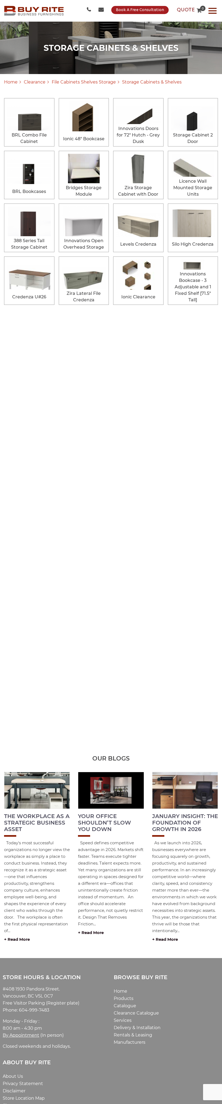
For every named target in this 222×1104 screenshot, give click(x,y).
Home (11, 82)
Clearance (34, 82)
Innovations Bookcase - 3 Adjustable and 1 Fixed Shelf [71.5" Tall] (193, 286)
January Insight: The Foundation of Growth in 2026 (185, 822)
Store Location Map (24, 1098)
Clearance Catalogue (136, 1013)
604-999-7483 (89, 10)
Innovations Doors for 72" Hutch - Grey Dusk (138, 135)
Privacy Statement (23, 1083)
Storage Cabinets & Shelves (152, 82)
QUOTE (189, 10)
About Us (13, 1076)
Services (123, 1020)
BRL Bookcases (29, 191)
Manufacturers (129, 1042)
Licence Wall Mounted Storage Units (192, 188)
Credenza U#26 (29, 296)
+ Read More (17, 939)
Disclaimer (14, 1090)
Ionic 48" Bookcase (84, 138)
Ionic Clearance (138, 296)
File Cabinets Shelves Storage (84, 82)
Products (123, 998)
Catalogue (125, 1005)
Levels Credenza (138, 244)
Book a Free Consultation (140, 10)
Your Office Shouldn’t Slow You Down (104, 822)
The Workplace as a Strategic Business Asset (37, 822)
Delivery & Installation (137, 1027)
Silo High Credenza (193, 244)
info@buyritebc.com (102, 10)
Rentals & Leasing (133, 1035)
